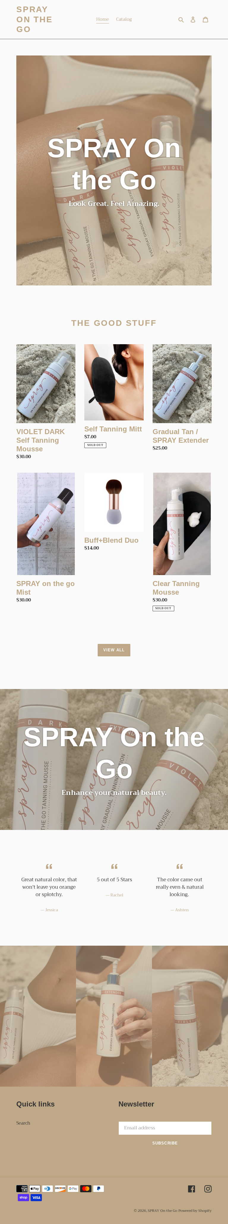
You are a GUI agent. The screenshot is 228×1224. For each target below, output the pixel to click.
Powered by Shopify (195, 1211)
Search (23, 1123)
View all (113, 650)
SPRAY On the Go (34, 19)
